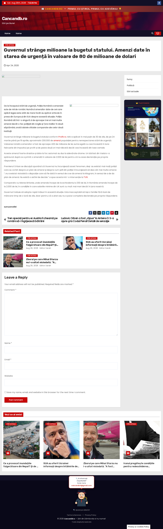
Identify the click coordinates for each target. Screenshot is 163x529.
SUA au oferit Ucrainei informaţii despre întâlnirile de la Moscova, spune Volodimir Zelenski (60, 468)
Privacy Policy (90, 515)
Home (7, 33)
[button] (152, 33)
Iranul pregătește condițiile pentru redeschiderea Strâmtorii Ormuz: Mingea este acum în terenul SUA (141, 468)
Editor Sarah (45, 248)
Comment (10, 289)
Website (8, 375)
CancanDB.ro (69, 519)
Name (8, 343)
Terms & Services (74, 515)
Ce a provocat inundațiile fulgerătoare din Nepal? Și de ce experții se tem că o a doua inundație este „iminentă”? (21, 468)
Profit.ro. (62, 136)
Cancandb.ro (14, 18)
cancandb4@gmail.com (81, 485)
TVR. (86, 177)
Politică (130, 85)
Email (7, 359)
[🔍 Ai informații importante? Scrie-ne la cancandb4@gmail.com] (81, 497)
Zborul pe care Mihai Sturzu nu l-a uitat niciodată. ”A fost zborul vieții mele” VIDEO (100, 466)
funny (129, 79)
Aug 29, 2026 (32, 248)
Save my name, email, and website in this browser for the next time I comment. (46, 392)
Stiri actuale (9, 45)
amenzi (57, 140)
